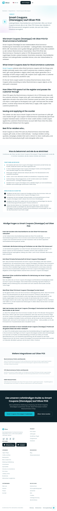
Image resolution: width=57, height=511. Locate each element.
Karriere (4, 488)
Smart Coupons (8, 68)
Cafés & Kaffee (6, 455)
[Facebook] (10, 439)
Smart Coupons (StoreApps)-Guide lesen (19, 414)
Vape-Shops (5, 453)
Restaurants (5, 457)
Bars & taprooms (6, 459)
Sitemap (32, 508)
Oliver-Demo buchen (43, 414)
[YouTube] (7, 439)
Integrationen (12, 11)
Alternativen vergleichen (8, 478)
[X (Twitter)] (3, 439)
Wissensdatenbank (35, 455)
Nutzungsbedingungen (36, 488)
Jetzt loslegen (26, 2)
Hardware (32, 441)
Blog (31, 453)
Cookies (32, 495)
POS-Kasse (33, 431)
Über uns (4, 486)
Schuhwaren (5, 464)
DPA (31, 493)
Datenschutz (33, 486)
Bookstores (5, 476)
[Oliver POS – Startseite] (6, 2)
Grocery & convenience (8, 469)
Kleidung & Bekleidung (8, 462)
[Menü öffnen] (32, 2)
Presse (4, 490)
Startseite (4, 11)
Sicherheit (32, 490)
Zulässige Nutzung (34, 497)
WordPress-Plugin (34, 436)
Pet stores (5, 471)
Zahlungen (32, 434)
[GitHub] (13, 439)
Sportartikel (5, 466)
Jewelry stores (6, 473)
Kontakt (4, 493)
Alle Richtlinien (33, 500)
